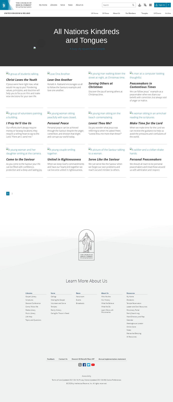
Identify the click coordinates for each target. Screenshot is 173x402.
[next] (16, 194)
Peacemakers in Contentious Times (143, 85)
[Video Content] (86, 49)
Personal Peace (58, 123)
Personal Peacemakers (145, 159)
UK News (105, 13)
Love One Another (59, 80)
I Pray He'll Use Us (18, 123)
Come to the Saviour (20, 159)
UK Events (157, 13)
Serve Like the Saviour (104, 159)
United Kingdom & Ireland (17, 13)
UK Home (94, 13)
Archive (168, 13)
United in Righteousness (64, 159)
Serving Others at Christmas (101, 85)
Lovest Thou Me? (100, 123)
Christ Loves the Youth (21, 80)
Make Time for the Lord (146, 123)
